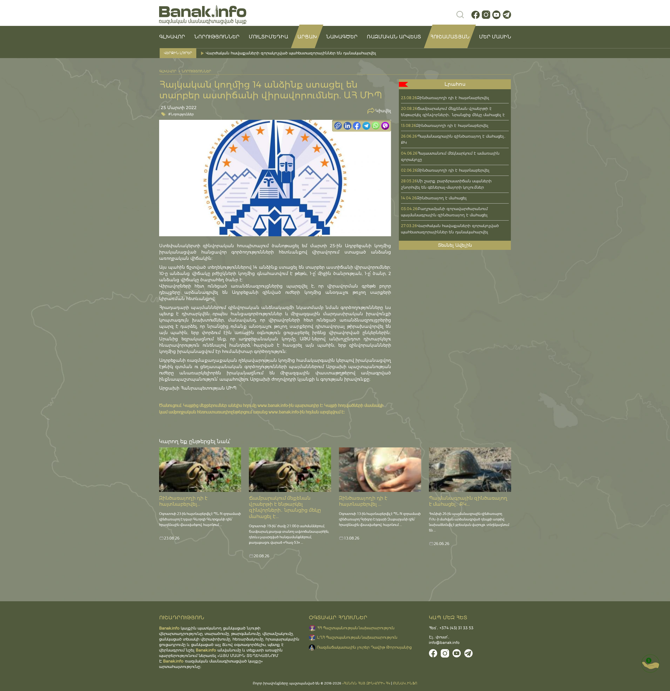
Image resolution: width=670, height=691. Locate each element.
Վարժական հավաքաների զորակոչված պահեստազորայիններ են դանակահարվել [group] (291, 52)
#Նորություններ (181, 114)
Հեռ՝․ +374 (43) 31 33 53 (451, 628)
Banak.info (173, 661)
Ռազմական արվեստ (394, 37)
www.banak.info (273, 405)
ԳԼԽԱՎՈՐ (172, 37)
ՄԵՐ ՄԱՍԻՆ (495, 37)
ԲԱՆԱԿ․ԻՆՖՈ (405, 683)
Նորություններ (216, 37)
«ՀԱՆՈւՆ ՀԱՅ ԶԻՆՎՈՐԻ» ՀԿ (366, 683)
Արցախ (307, 37)
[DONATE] (650, 663)
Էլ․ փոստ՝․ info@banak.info (444, 640)
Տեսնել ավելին (455, 245)
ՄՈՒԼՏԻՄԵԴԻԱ (268, 37)
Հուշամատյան (450, 37)
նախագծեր (342, 37)
